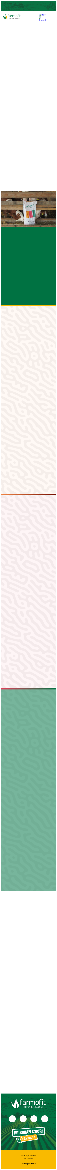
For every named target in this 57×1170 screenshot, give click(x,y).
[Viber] (38, 6)
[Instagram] (25, 6)
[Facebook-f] (19, 6)
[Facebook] (12, 1118)
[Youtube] (31, 6)
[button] (53, 18)
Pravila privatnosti (29, 1163)
